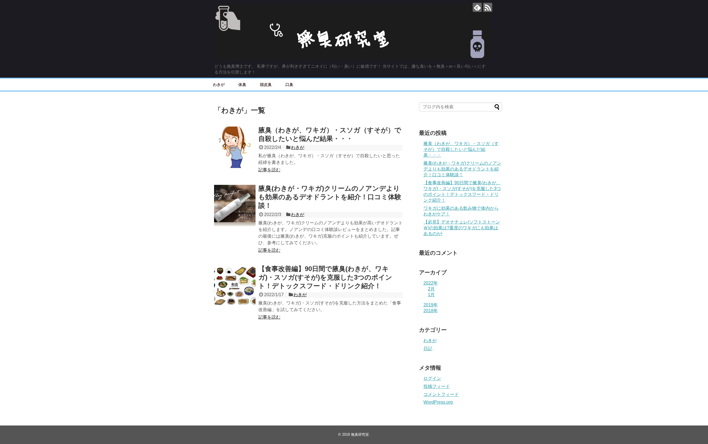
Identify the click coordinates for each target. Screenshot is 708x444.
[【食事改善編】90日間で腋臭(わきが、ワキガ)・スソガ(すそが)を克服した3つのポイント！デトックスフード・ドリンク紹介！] (235, 286)
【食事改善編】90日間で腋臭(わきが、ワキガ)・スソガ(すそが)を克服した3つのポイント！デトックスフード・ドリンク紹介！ (325, 277)
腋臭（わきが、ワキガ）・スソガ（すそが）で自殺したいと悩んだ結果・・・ (461, 149)
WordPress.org (438, 402)
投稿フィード (436, 386)
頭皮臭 (266, 84)
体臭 (242, 84)
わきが (219, 84)
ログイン (432, 378)
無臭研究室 (360, 434)
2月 (431, 289)
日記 (427, 348)
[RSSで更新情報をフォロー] (487, 7)
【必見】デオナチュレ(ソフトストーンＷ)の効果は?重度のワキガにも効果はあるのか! (461, 228)
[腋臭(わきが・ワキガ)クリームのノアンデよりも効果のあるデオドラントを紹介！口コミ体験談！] (235, 205)
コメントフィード (441, 394)
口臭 (289, 84)
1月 (431, 294)
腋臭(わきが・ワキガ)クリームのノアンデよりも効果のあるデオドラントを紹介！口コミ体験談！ (329, 197)
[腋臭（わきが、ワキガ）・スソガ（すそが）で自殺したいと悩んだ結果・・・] (235, 147)
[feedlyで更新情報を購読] (477, 7)
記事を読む (269, 169)
